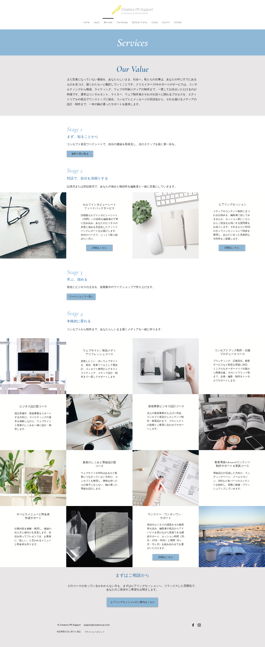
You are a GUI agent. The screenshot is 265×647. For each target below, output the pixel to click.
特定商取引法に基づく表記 (69, 631)
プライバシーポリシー (94, 632)
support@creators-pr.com (97, 625)
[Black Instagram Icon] (199, 625)
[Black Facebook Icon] (193, 625)
